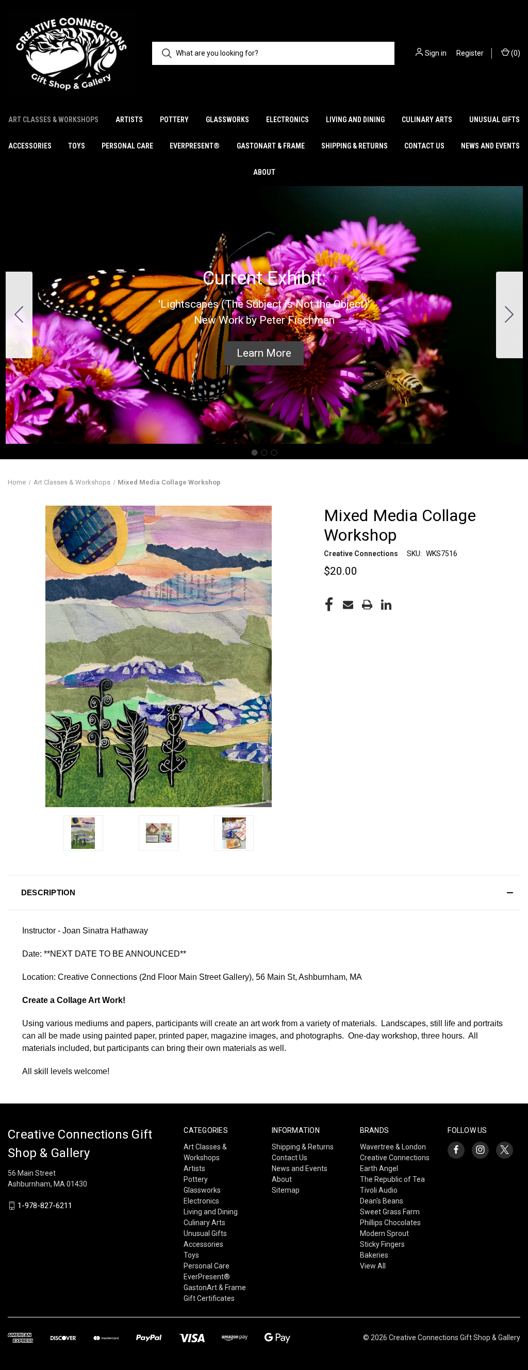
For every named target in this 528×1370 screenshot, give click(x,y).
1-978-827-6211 (45, 1205)
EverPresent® (195, 146)
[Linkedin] (386, 604)
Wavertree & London (393, 1147)
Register (470, 53)
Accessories (30, 146)
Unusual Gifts (494, 119)
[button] (264, 353)
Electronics (287, 119)
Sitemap (286, 1190)
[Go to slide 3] (19, 315)
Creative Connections (395, 1158)
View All (373, 1266)
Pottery (174, 119)
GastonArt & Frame (271, 146)
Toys (76, 146)
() (514, 53)
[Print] (367, 604)
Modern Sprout (384, 1233)
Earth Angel (379, 1168)
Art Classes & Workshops (53, 119)
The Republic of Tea (392, 1179)
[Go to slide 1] (254, 452)
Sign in (436, 53)
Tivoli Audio (379, 1190)
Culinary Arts (427, 119)
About (264, 172)
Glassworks (227, 119)
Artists (129, 119)
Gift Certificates (209, 1298)
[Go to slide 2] (509, 315)
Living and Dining (355, 119)
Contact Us (424, 146)
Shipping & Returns (354, 146)
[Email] (348, 604)
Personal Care (127, 146)
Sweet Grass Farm (390, 1212)
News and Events (490, 146)
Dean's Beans (381, 1201)
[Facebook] (329, 604)
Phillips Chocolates (390, 1222)
